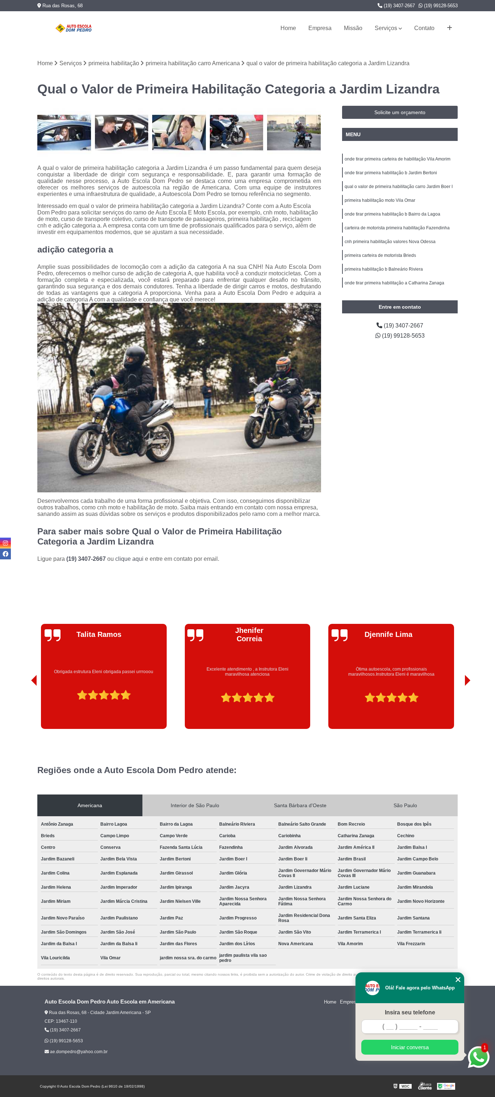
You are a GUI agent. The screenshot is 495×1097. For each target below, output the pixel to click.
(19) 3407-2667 (398, 5)
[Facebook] (5, 553)
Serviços (386, 28)
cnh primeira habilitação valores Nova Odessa (390, 241)
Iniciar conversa (410, 1047)
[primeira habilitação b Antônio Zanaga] (64, 133)
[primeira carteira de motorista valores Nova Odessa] (179, 133)
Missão (353, 28)
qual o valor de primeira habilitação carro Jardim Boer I (399, 186)
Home (288, 28)
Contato (424, 28)
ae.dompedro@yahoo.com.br (78, 1051)
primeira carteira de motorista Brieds (380, 255)
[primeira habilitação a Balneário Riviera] (122, 133)
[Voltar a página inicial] (73, 28)
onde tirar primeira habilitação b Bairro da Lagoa (392, 214)
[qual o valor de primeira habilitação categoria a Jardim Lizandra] (294, 133)
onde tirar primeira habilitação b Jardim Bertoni (391, 172)
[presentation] (24, 708)
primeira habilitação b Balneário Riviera (384, 269)
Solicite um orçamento (399, 112)
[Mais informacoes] (449, 28)
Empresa (320, 28)
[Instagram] (5, 543)
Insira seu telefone (410, 1012)
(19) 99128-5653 (440, 5)
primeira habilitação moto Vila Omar (380, 200)
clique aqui (129, 559)
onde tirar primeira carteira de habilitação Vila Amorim (397, 159)
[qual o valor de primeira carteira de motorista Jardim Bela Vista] (237, 133)
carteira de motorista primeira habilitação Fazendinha (397, 227)
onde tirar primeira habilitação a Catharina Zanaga (394, 282)
